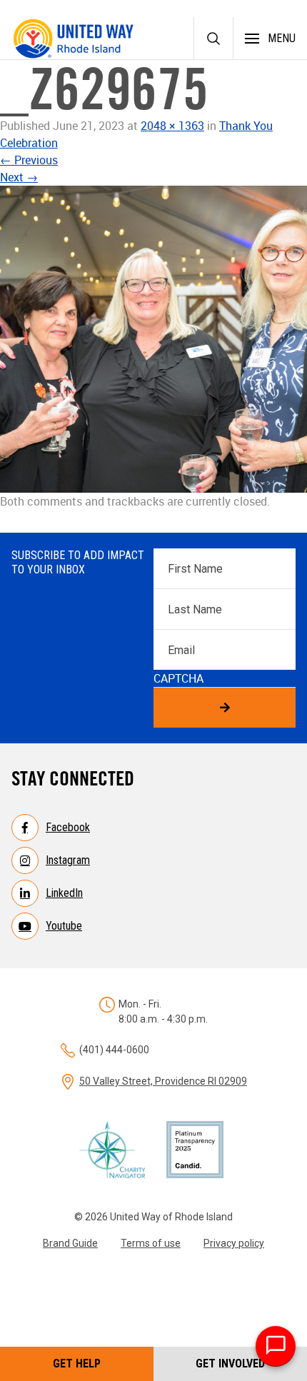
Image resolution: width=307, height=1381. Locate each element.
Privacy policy (233, 1243)
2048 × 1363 (172, 126)
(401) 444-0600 (114, 1049)
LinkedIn (64, 893)
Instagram (68, 860)
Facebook (68, 827)
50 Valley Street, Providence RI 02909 (163, 1081)
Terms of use (151, 1243)
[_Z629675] (153, 339)
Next (19, 177)
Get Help (77, 1363)
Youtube (64, 926)
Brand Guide (70, 1243)
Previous (29, 160)
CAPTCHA (178, 678)
